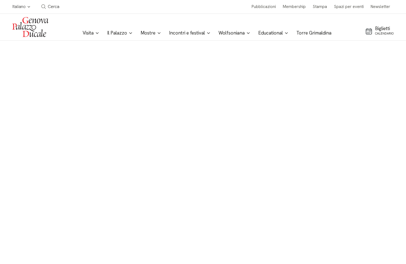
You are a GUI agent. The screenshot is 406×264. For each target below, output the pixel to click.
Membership (294, 6)
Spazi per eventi (349, 6)
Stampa (320, 6)
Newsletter (380, 6)
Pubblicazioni (264, 6)
